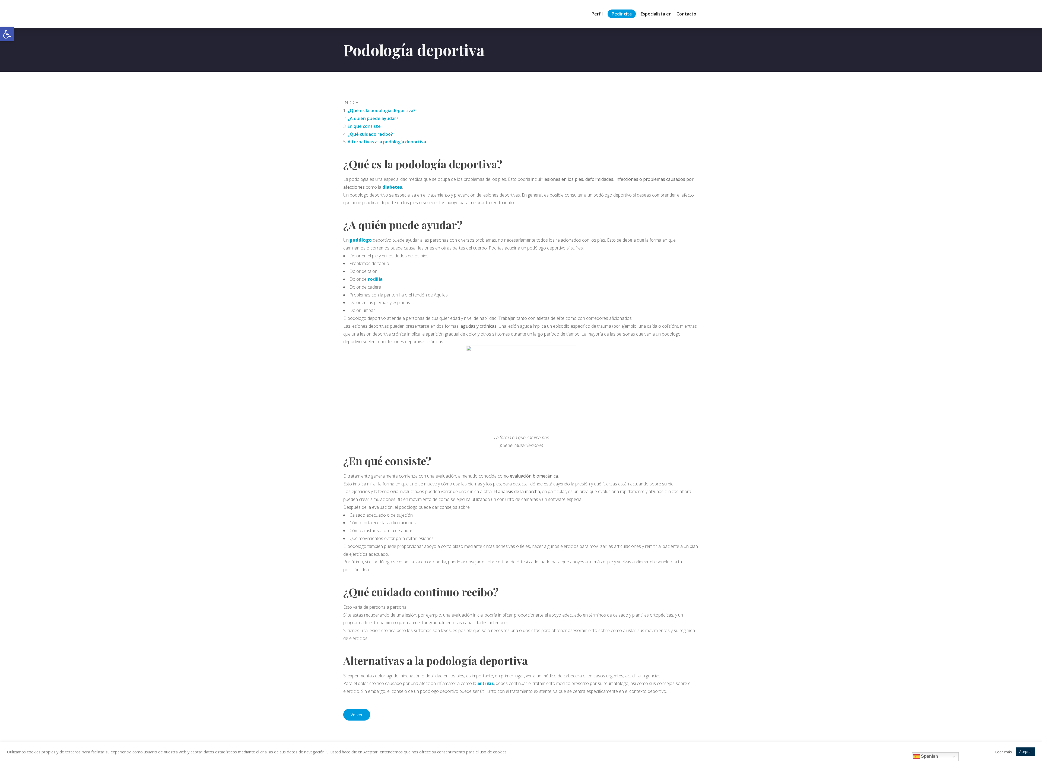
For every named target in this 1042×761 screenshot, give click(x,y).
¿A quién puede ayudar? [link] (373, 118)
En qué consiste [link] (364, 126)
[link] (7, 34)
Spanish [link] (929, 756)
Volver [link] (357, 714)
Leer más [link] (1003, 751)
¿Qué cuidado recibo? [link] (370, 134)
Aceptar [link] (1025, 751)
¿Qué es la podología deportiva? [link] (381, 110)
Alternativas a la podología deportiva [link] (387, 142)
